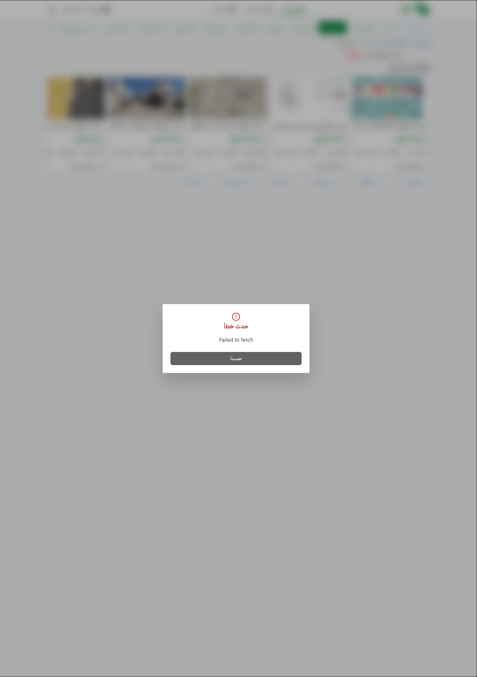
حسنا (236, 358)
